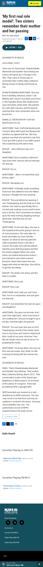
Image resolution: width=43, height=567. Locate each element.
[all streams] (40, 564)
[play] (3, 564)
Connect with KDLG (11, 533)
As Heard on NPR (11, 417)
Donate (35, 3)
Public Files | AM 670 (12, 537)
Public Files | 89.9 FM (12, 542)
